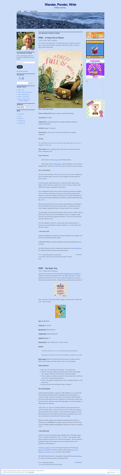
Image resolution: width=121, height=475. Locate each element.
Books (48, 464)
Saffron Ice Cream (50, 452)
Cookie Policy (31, 472)
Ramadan (40, 452)
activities (56, 160)
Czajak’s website (45, 447)
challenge (46, 374)
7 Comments (78, 254)
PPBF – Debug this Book (23, 94)
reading (60, 464)
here (74, 369)
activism (44, 464)
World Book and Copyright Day (72, 273)
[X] (19, 78)
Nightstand (33, 11)
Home (19, 11)
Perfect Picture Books (48, 254)
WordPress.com (21, 123)
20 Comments (78, 462)
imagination (49, 256)
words (39, 258)
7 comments (54, 40)
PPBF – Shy (21, 90)
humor (43, 256)
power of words (55, 256)
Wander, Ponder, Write (60, 4)
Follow (19, 67)
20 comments (54, 271)
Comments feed (21, 120)
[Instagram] (22, 78)
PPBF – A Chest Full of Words (51, 37)
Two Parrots (75, 450)
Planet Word (58, 164)
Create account (21, 114)
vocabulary (69, 256)
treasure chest (63, 256)
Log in (19, 116)
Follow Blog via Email (24, 53)
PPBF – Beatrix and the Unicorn (25, 92)
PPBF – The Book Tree (47, 268)
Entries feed (20, 118)
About (26, 11)
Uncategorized (57, 254)
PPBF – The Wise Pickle (23, 96)
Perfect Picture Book (76, 248)
